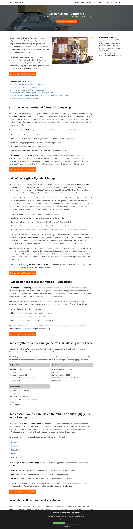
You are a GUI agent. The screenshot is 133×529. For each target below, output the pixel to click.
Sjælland (102, 2)
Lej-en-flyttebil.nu (16, 2)
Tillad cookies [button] (59, 523)
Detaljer (83, 516)
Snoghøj (14, 446)
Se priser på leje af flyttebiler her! (66, 21)
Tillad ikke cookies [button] (73, 523)
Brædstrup (15, 450)
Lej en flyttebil (79, 2)
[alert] (66, 519)
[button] (66, 526)
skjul (29, 81)
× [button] (131, 512)
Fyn (95, 2)
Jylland (89, 2)
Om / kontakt (112, 2)
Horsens (14, 442)
